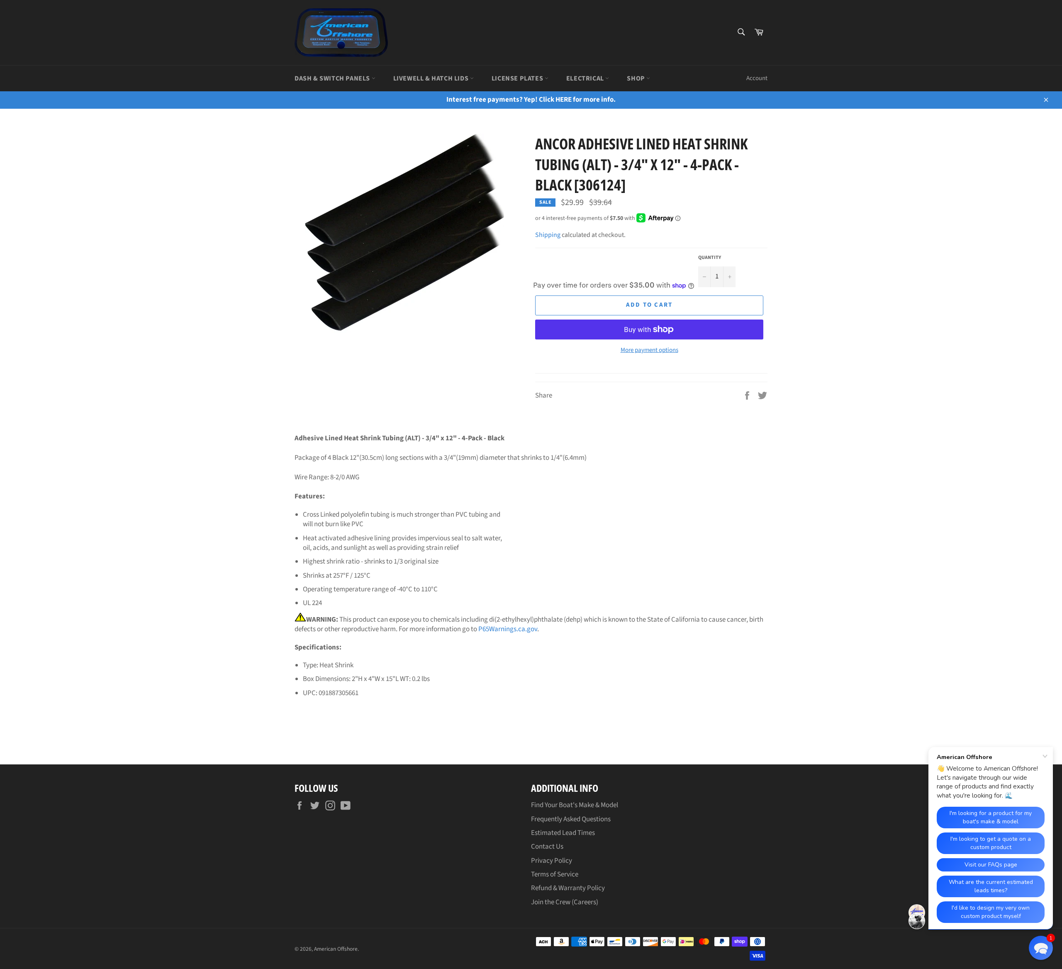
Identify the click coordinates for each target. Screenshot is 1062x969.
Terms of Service (554, 874)
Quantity (709, 257)
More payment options (649, 350)
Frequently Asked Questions (571, 819)
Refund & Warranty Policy (568, 888)
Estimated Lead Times (563, 833)
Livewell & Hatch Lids (431, 78)
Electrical (586, 78)
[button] (1041, 948)
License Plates (518, 78)
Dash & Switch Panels (333, 78)
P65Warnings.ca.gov (507, 629)
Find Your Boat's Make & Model (574, 805)
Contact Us (547, 847)
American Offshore (336, 949)
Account (756, 78)
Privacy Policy (551, 861)
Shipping (547, 234)
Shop (636, 78)
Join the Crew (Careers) (564, 902)
